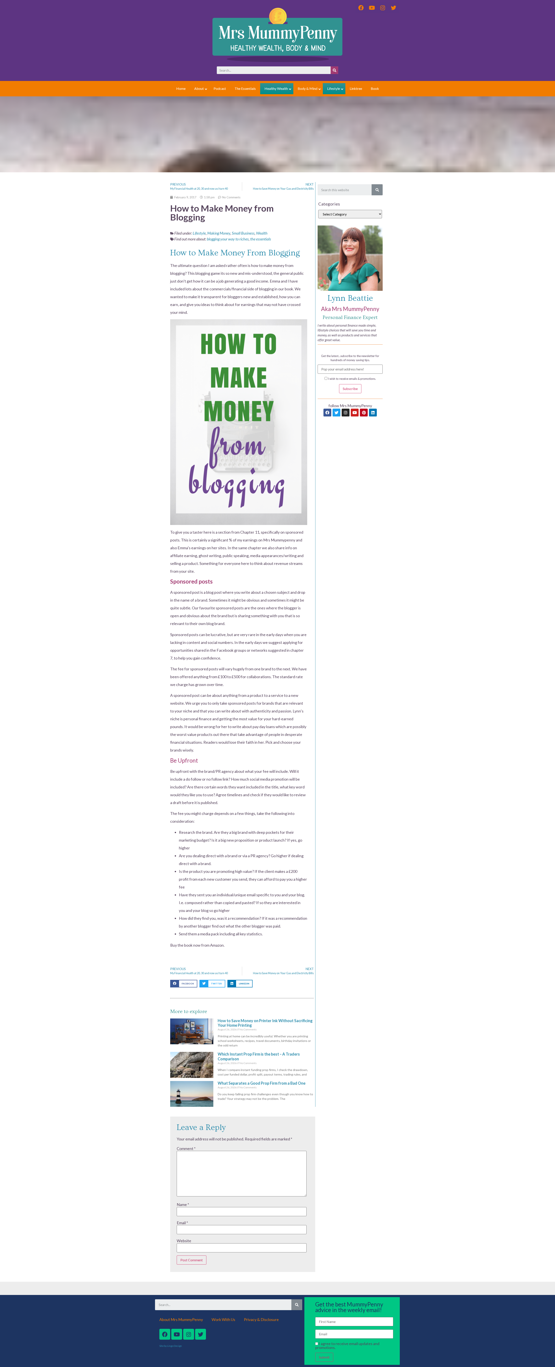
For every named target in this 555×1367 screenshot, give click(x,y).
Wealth (262, 233)
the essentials (260, 239)
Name (183, 1204)
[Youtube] (355, 412)
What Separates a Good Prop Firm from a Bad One (261, 1083)
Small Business (243, 233)
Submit (324, 1357)
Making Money (218, 233)
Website (184, 1241)
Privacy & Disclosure (261, 1319)
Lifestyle (199, 233)
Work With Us (223, 1319)
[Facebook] (327, 412)
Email (182, 1223)
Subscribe (350, 389)
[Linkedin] (373, 412)
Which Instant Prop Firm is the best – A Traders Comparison (259, 1056)
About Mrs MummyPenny (181, 1319)
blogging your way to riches (228, 239)
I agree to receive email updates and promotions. (347, 1345)
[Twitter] (336, 412)
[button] (183, 983)
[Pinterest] (364, 412)
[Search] (334, 70)
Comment (186, 1148)
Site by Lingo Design (170, 1345)
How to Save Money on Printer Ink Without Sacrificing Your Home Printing (265, 1023)
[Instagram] (345, 412)
